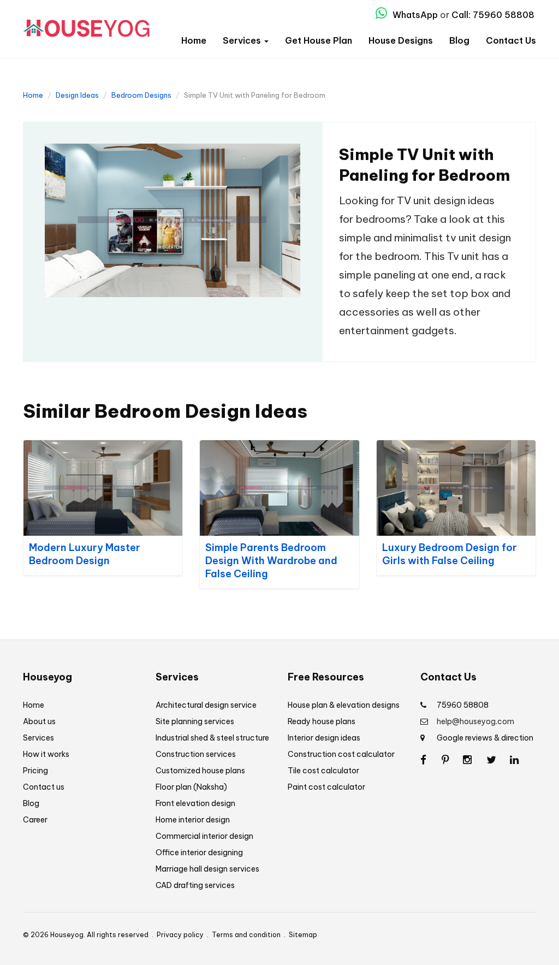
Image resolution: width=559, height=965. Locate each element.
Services (243, 40)
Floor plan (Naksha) (191, 787)
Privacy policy (180, 935)
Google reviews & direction (485, 738)
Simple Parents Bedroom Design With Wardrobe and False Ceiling (271, 560)
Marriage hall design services (207, 869)
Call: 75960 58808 (492, 14)
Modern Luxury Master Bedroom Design (84, 554)
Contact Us (511, 40)
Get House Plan (318, 40)
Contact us (43, 787)
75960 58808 (463, 705)
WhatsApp (414, 14)
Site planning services (195, 721)
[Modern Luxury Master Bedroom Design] (102, 487)
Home (193, 40)
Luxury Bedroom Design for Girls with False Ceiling (449, 554)
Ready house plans (321, 721)
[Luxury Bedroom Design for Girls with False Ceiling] (456, 487)
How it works (46, 754)
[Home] (86, 24)
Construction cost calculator (341, 754)
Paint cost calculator (326, 787)
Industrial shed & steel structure (212, 738)
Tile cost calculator (323, 770)
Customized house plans (200, 770)
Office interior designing (199, 852)
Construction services (196, 754)
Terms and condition (246, 935)
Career (35, 820)
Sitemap (303, 935)
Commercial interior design (204, 836)
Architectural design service (206, 705)
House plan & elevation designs (344, 705)
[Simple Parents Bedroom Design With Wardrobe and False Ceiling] (279, 487)
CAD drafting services (195, 885)
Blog (459, 40)
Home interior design (193, 820)
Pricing (35, 770)
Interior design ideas (324, 738)
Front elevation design (195, 803)
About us (39, 721)
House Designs (400, 40)
